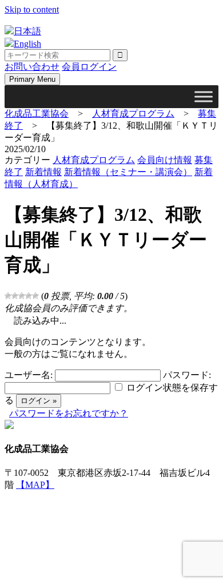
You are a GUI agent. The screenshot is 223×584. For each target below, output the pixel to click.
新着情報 (43, 172)
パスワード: (187, 375)
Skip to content (32, 9)
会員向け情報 (164, 160)
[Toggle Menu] (203, 96)
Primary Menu (32, 79)
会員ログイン (89, 66)
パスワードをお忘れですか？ (68, 413)
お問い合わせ (32, 66)
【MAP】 (35, 485)
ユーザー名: (29, 375)
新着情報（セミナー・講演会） (128, 172)
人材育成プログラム (94, 160)
